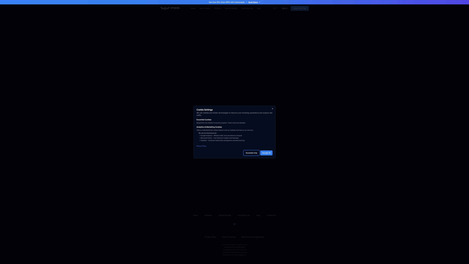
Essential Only (251, 153)
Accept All (266, 153)
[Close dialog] (272, 109)
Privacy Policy (201, 146)
